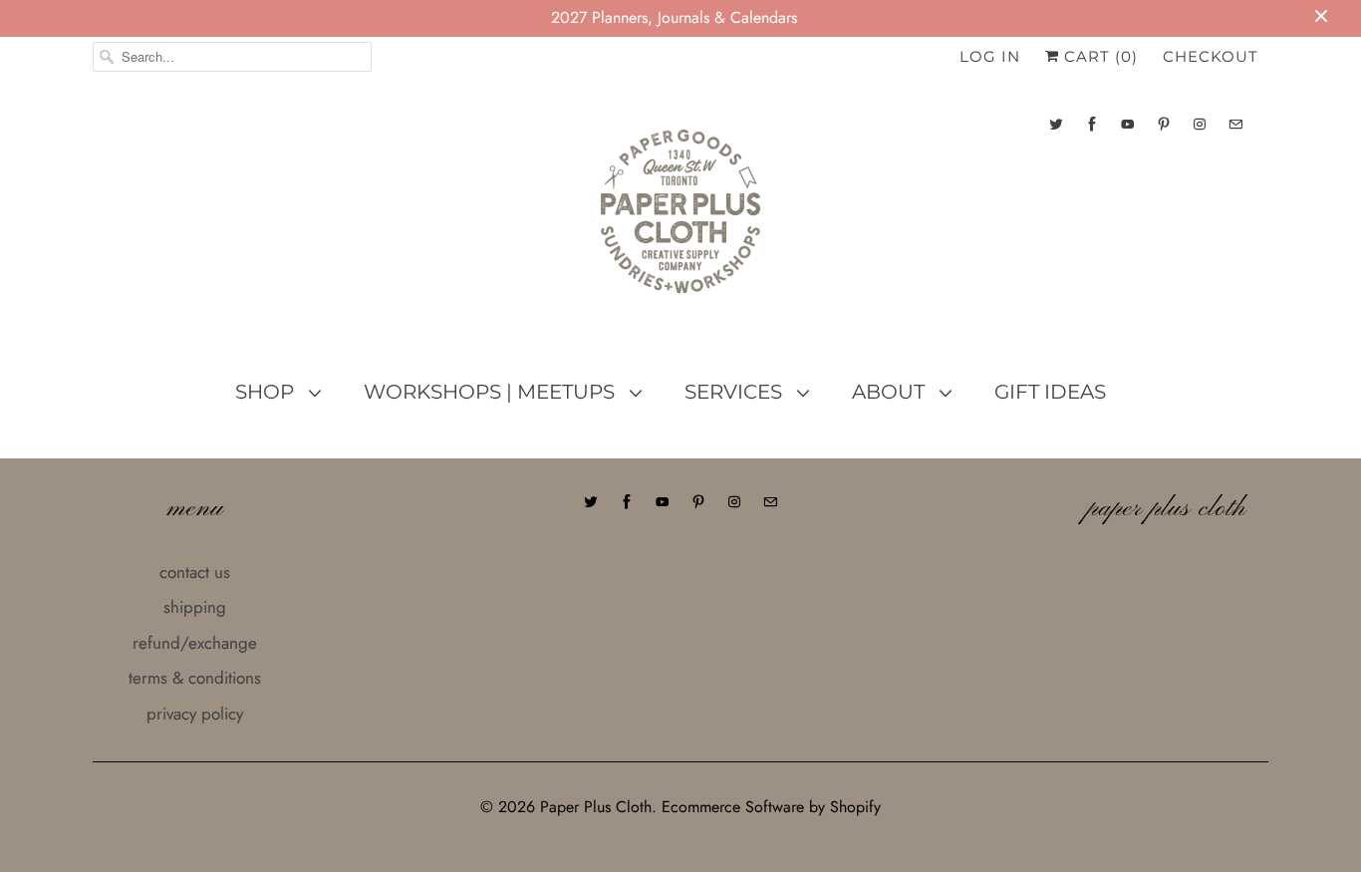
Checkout (1210, 56)
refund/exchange (195, 643)
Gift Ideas (1050, 392)
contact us (194, 572)
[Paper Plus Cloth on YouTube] (1128, 124)
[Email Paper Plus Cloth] (1235, 124)
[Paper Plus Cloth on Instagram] (1200, 124)
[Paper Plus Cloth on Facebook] (1092, 124)
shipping (194, 607)
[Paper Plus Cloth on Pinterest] (1164, 124)
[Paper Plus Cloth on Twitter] (1056, 124)
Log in (989, 56)
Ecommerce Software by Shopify (771, 806)
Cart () (1098, 56)
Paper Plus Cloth (596, 806)
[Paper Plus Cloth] (680, 219)
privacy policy (194, 714)
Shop (267, 392)
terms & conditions (195, 678)
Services (735, 392)
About (891, 392)
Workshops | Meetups (492, 392)
